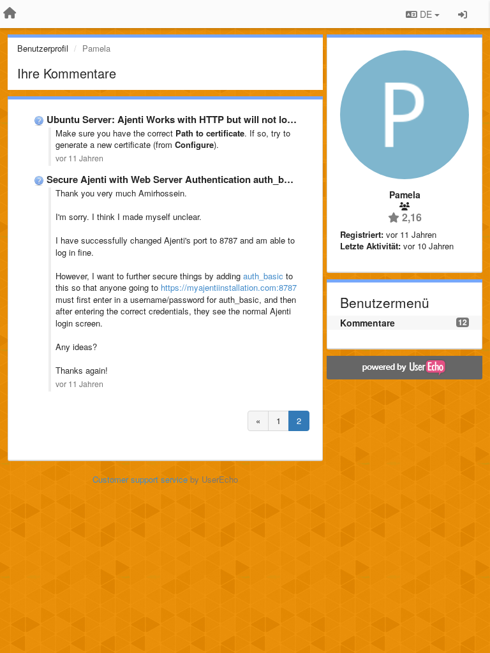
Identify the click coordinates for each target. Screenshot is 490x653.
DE (425, 14)
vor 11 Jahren (79, 158)
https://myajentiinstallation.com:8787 (229, 287)
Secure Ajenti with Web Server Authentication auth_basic (174, 179)
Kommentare (367, 322)
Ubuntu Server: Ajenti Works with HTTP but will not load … (178, 119)
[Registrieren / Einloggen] (462, 14)
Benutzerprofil (42, 48)
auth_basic (263, 276)
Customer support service (140, 479)
